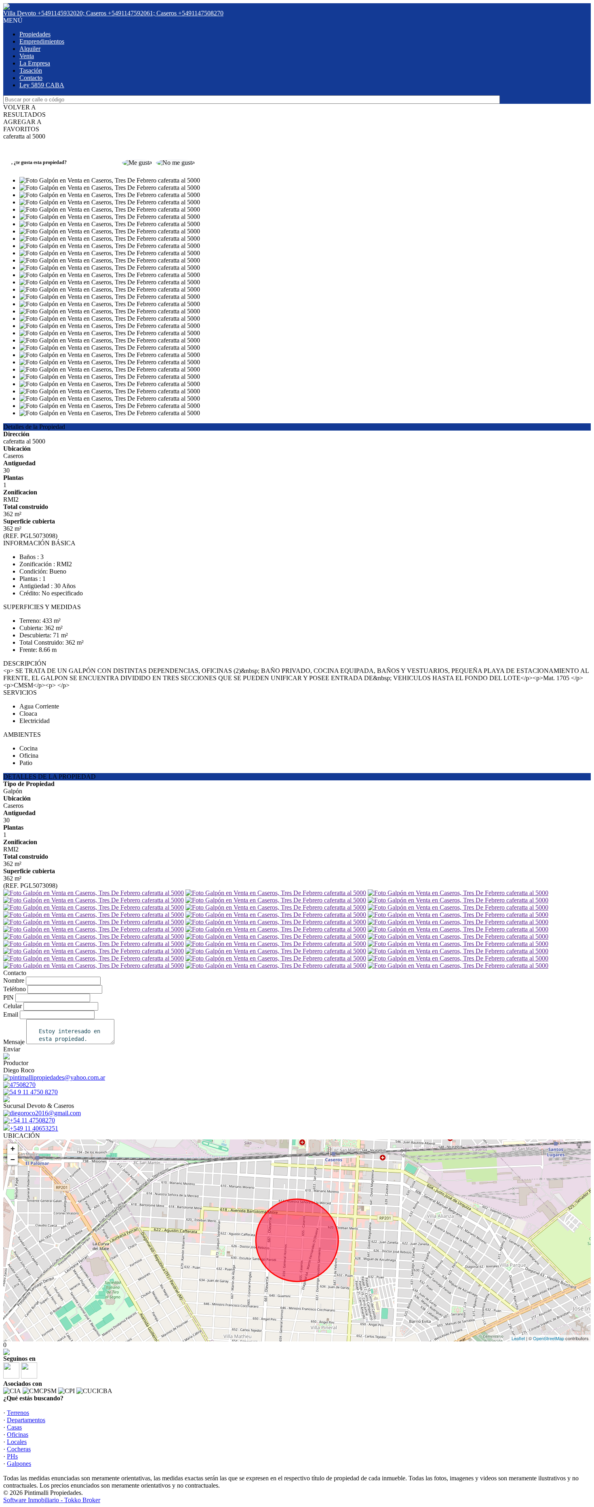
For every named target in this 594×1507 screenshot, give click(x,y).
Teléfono (14, 989)
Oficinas (17, 1434)
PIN (8, 997)
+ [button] (13, 1148)
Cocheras (19, 1449)
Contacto (30, 77)
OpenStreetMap (548, 1338)
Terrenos (18, 1412)
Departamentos (26, 1420)
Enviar (11, 1049)
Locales (17, 1441)
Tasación (30, 70)
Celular (12, 1006)
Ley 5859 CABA (41, 85)
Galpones (19, 1463)
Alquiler (29, 48)
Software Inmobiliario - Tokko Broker (51, 1499)
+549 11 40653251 (34, 1128)
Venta (26, 56)
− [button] (13, 1159)
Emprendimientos (41, 41)
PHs (12, 1456)
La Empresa (34, 63)
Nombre (13, 980)
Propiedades (35, 34)
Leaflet (518, 1338)
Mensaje (14, 1041)
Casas (14, 1427)
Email (10, 1014)
